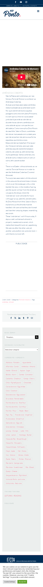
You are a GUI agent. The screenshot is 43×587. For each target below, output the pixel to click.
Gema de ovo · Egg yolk (14, 423)
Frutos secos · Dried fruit (15, 419)
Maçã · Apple (10, 451)
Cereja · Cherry (29, 378)
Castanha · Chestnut (13, 378)
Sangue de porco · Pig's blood (16, 475)
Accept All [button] (22, 582)
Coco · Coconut (11, 391)
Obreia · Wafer (23, 455)
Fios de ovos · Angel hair (23, 415)
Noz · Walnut (10, 455)
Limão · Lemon (11, 435)
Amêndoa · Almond (8, 302)
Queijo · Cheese (11, 471)
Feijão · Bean (23, 411)
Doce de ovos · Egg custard (15, 395)
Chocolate (27, 383)
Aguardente (26, 362)
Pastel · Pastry (11, 459)
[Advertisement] (21, 42)
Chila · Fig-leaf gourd (13, 383)
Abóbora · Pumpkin (12, 362)
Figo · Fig (9, 415)
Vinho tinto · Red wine (14, 483)
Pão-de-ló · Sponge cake (14, 463)
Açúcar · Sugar (25, 370)
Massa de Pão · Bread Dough (16, 439)
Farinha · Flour (11, 411)
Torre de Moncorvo (24, 300)
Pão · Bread (30, 467)
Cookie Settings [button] (9, 582)
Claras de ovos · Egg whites (15, 387)
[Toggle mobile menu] (38, 11)
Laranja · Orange (12, 431)
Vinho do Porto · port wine (15, 479)
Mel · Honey (22, 451)
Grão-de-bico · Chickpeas (15, 427)
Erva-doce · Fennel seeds (15, 399)
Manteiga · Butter (25, 435)
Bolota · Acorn (11, 374)
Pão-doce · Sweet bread (14, 467)
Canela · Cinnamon (26, 374)
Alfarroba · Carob (12, 366)
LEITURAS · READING (13, 496)
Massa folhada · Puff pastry (15, 447)
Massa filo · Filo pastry (14, 443)
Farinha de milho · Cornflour (16, 407)
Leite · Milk (24, 431)
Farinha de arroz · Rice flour (16, 403)
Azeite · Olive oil (11, 370)
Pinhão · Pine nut (25, 459)
